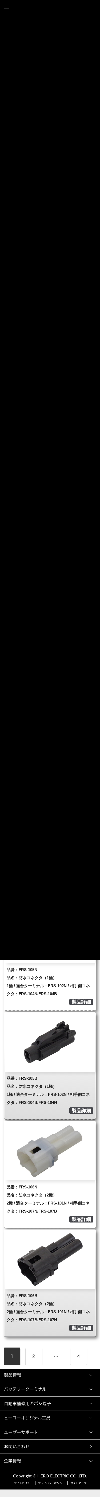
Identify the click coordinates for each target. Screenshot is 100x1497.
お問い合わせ (18, 1446)
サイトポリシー (23, 1483)
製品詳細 (81, 1002)
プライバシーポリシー (51, 1483)
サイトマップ (78, 1483)
